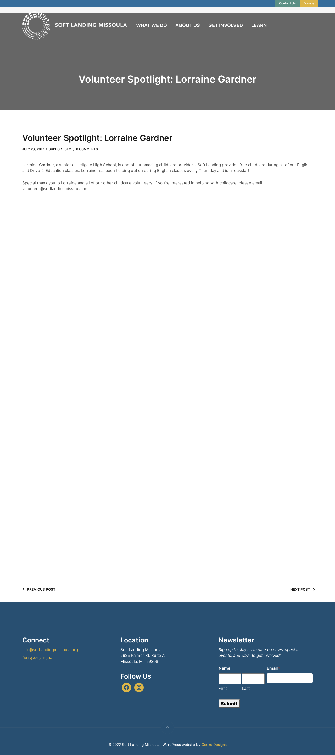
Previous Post (41, 589)
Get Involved (225, 25)
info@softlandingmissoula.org (50, 649)
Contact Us (287, 3)
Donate (309, 3)
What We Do (151, 25)
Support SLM (60, 149)
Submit (229, 703)
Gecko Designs (214, 744)
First (223, 688)
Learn (259, 25)
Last (246, 688)
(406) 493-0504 (37, 658)
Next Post (300, 589)
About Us (187, 25)
